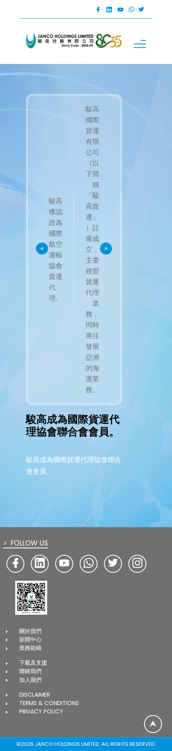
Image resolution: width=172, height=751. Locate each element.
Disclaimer (34, 695)
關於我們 (30, 631)
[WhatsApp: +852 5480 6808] (131, 9)
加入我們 (30, 680)
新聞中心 (30, 639)
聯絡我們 (30, 671)
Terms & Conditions (49, 703)
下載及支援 (33, 663)
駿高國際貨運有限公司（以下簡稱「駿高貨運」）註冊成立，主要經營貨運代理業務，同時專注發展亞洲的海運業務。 (92, 249)
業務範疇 (30, 648)
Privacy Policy (41, 711)
